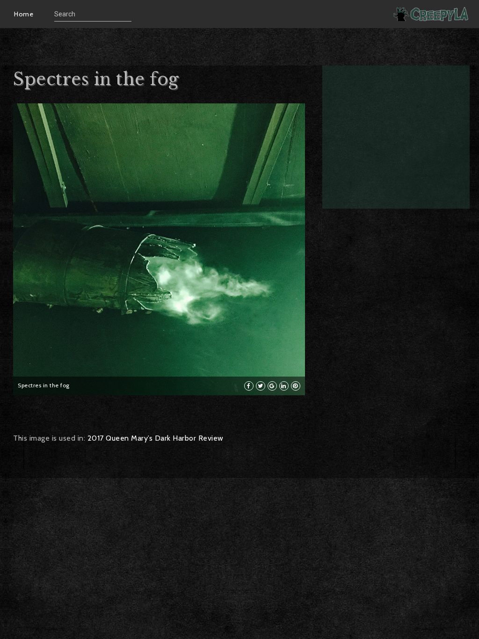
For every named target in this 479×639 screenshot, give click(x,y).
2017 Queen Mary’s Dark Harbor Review (155, 438)
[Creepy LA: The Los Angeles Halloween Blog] (431, 13)
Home (23, 14)
